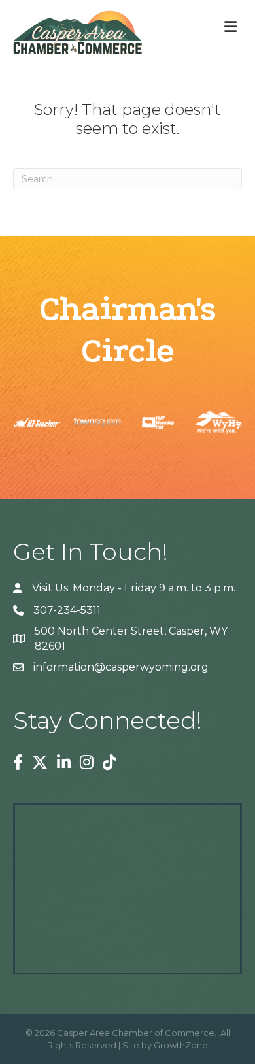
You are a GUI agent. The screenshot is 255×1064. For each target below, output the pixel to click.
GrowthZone (181, 1045)
